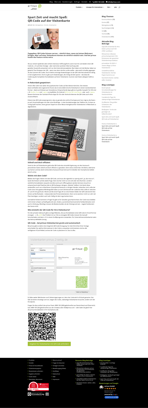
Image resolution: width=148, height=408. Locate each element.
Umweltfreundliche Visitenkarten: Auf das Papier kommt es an (109, 73)
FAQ (108, 7)
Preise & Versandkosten (36, 365)
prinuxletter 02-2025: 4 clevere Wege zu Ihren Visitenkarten (109, 65)
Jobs (115, 7)
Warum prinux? (57, 360)
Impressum (56, 379)
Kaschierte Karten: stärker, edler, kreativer (86, 383)
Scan (37, 92)
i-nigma (44, 92)
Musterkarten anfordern (36, 371)
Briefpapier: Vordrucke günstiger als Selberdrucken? (109, 112)
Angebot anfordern (34, 374)
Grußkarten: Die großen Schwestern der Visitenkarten (109, 104)
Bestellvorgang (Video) (59, 368)
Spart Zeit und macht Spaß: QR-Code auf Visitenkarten (109, 379)
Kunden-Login (67, 2)
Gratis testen (32, 376)
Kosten (104, 22)
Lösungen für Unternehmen (94, 7)
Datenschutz (56, 374)
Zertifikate (56, 371)
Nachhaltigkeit (106, 28)
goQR (40, 215)
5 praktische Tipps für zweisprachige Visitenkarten (108, 367)
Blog (51, 2)
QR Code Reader (76, 92)
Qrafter (33, 92)
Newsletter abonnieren (35, 379)
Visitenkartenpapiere (35, 368)
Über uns (57, 2)
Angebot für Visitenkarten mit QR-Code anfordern (49, 344)
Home (104, 124)
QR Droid (68, 92)
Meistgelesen (39, 25)
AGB (54, 376)
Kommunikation (107, 19)
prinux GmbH (109, 386)
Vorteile (31, 363)
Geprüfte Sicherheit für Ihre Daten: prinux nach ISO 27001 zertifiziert (111, 49)
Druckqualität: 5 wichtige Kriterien (107, 363)
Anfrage (77, 2)
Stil (103, 31)
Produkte (78, 7)
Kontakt (84, 2)
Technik (46, 25)
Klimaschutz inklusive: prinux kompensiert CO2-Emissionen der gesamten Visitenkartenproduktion (85, 370)
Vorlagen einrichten (58, 365)
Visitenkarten (52, 25)
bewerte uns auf (111, 397)
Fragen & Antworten (59, 363)
